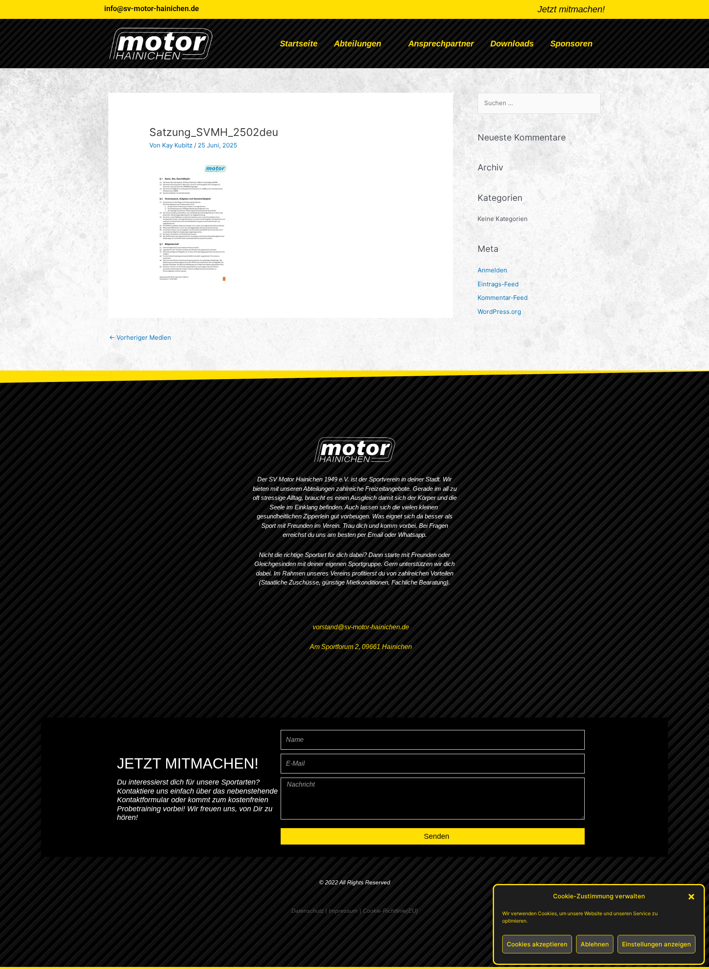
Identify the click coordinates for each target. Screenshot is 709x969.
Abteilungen (357, 43)
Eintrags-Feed (498, 284)
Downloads (512, 43)
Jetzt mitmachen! (571, 9)
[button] (691, 897)
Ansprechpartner (441, 43)
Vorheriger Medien (140, 337)
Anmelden (492, 270)
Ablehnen (595, 944)
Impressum (343, 910)
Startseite (299, 43)
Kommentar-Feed (503, 298)
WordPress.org (499, 311)
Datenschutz (307, 910)
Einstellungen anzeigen (656, 944)
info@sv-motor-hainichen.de (151, 8)
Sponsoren (571, 43)
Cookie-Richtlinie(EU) (390, 910)
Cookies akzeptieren (537, 944)
